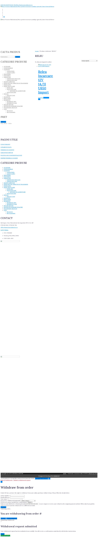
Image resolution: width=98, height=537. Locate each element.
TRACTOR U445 (11, 89)
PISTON (6, 94)
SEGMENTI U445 (12, 103)
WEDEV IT (57, 476)
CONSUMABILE (8, 68)
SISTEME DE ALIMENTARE (17, 91)
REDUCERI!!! (7, 12)
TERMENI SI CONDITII (7, 150)
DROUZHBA (7, 74)
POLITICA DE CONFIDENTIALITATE (11, 155)
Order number (5, 495)
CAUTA (6, 9)
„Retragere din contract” (42, 478)
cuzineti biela (10, 71)
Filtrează (3, 121)
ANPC (64, 473)
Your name (4, 499)
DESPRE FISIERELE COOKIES (9, 158)
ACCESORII (7, 66)
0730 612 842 (4, 5)
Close (2, 534)
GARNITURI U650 (12, 80)
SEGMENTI (7, 100)
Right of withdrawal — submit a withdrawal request (15, 480)
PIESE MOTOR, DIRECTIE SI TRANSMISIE (16, 83)
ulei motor (10, 110)
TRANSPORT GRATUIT (10, 14)
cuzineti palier (11, 72)
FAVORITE (6, 15)
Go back (3, 518)
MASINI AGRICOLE (9, 81)
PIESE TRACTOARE (9, 86)
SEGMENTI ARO (11, 101)
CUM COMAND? (5, 144)
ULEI (5, 109)
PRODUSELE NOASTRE (10, 11)
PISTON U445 (11, 95)
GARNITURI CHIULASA (13, 78)
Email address (5, 497)
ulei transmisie (11, 112)
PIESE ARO (10, 88)
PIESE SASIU (7, 85)
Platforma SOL (93, 473)
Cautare (17, 57)
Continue (3, 507)
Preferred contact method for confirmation (14, 502)
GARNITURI (7, 77)
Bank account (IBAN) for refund (13, 504)
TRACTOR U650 (11, 92)
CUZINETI (7, 69)
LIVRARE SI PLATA (6, 147)
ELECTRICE (7, 75)
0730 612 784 (12, 5)
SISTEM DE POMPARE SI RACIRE (13, 106)
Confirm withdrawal (11, 518)
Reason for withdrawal (10, 500)
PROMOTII (7, 97)
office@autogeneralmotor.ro (24, 5)
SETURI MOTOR (8, 104)
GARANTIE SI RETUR (7, 152)
